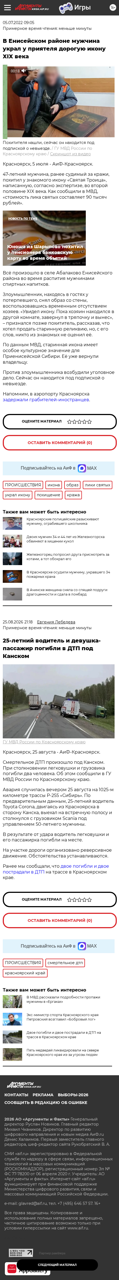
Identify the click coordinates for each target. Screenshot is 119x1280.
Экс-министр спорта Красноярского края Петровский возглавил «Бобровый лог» (63, 1017)
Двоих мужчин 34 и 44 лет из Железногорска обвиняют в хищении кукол (66, 539)
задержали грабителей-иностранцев (46, 399)
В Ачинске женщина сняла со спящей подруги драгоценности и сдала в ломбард (67, 592)
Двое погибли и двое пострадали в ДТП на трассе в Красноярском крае (64, 1034)
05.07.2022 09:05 (18, 22)
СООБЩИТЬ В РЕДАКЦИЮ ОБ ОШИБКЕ (45, 1102)
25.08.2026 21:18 (18, 622)
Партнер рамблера (52, 1253)
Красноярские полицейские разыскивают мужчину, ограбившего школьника (63, 521)
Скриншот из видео (70, 153)
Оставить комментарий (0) (60, 442)
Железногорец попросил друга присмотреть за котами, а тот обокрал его (68, 556)
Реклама (43, 1094)
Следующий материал (57, 1265)
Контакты (16, 1094)
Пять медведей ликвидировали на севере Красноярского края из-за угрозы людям (63, 1052)
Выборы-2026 (73, 1094)
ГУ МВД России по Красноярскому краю (44, 741)
